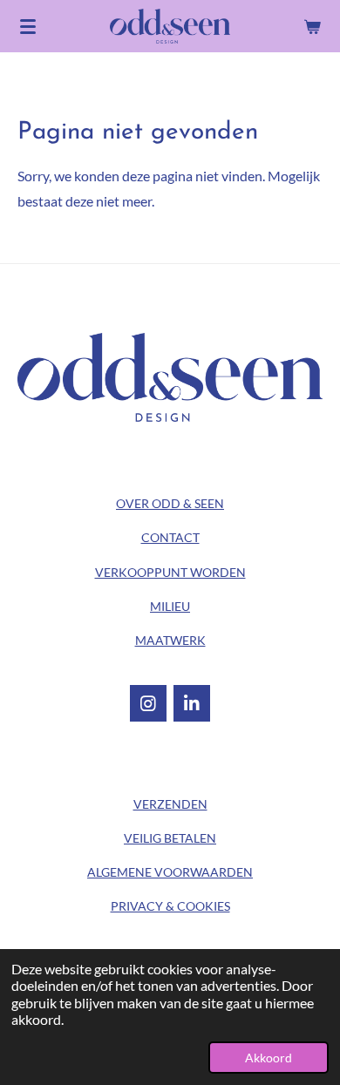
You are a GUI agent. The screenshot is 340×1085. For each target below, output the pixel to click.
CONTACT (170, 537)
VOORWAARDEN (170, 872)
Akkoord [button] (268, 1057)
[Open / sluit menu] (28, 26)
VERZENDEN (170, 804)
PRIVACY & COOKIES (170, 906)
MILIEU (170, 606)
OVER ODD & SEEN (170, 503)
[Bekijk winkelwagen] (312, 26)
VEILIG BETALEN (170, 838)
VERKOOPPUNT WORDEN (170, 572)
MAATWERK (170, 640)
